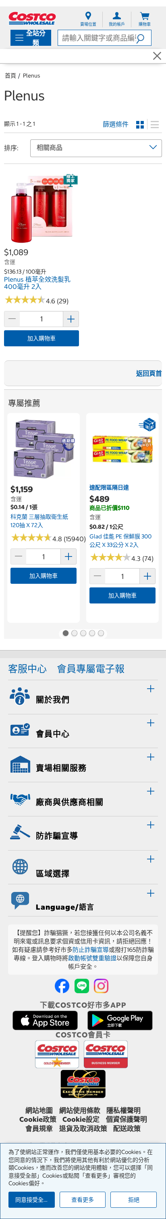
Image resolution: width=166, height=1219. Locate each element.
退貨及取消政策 (83, 1128)
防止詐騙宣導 (91, 949)
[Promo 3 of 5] (83, 634)
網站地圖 (39, 1110)
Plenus (31, 75)
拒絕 (133, 1199)
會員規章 (39, 1128)
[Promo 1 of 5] (65, 634)
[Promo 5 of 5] (101, 634)
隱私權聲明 (123, 1110)
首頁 (10, 75)
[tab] (83, 696)
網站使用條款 (79, 1110)
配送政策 (127, 1128)
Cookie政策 (37, 1119)
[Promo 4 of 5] (92, 634)
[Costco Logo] (32, 18)
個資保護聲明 (126, 1119)
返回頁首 (149, 373)
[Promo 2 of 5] (74, 634)
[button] (143, 37)
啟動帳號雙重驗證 (92, 958)
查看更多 (82, 1199)
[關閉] (157, 56)
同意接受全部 (32, 1199)
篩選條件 (116, 124)
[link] (41, 242)
